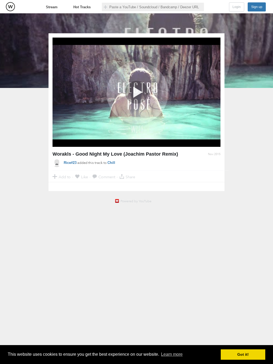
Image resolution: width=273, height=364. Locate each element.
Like (84, 177)
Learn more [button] (172, 354)
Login (236, 7)
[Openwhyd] (10, 6)
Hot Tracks (82, 7)
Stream (52, 7)
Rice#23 (70, 163)
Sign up (256, 7)
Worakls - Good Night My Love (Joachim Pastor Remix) (115, 154)
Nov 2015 (214, 154)
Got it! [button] (243, 354)
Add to (65, 177)
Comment (106, 177)
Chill (111, 163)
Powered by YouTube (136, 201)
